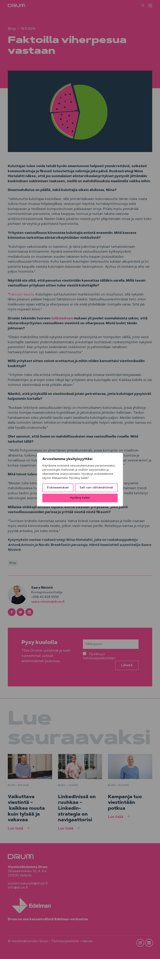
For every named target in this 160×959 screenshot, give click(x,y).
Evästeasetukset (58, 487)
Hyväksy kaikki (80, 498)
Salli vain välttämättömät (96, 487)
